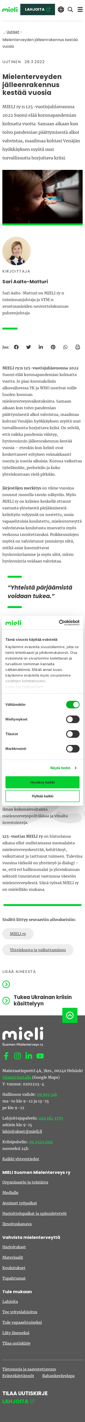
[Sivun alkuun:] (69, 1015)
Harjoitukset (14, 1247)
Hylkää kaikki (42, 796)
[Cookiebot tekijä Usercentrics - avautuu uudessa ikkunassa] (60, 623)
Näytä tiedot (60, 768)
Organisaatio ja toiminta (25, 1182)
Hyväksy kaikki (42, 782)
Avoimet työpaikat (19, 1203)
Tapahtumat (14, 1278)
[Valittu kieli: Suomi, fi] (61, 9)
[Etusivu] (9, 9)
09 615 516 (47, 1094)
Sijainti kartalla (16, 1077)
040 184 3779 (51, 1118)
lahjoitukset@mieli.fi (22, 1131)
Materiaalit (12, 1257)
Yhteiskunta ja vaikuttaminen (38, 950)
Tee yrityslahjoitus (19, 1312)
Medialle (10, 1192)
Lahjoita (10, 1301)
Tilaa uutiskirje (16, 1343)
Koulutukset (14, 1267)
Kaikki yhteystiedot (20, 1159)
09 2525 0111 (41, 1141)
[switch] (73, 719)
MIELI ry (18, 933)
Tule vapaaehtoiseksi (22, 1322)
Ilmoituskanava (17, 1224)
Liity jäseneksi (15, 1332)
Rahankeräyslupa (58, 1375)
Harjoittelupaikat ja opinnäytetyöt (34, 1213)
